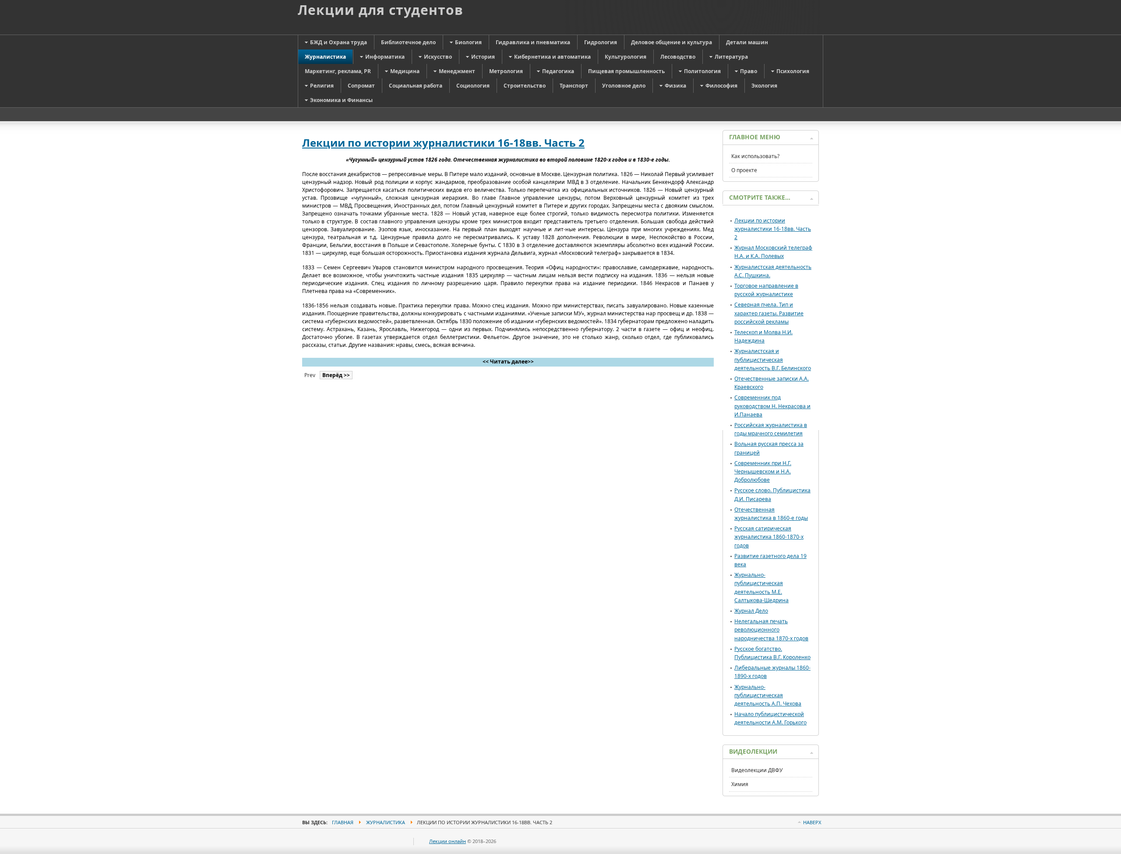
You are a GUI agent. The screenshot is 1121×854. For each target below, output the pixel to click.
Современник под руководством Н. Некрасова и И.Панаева (772, 406)
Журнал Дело (751, 610)
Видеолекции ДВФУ (757, 770)
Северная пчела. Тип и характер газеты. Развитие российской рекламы (769, 313)
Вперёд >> (336, 375)
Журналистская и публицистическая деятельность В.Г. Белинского (772, 359)
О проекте (744, 170)
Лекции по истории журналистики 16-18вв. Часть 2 (443, 142)
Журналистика (385, 822)
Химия (739, 784)
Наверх (812, 822)
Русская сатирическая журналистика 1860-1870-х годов (769, 537)
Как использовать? (755, 156)
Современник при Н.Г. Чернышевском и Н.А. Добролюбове (762, 471)
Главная (342, 822)
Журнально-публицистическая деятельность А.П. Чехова (767, 695)
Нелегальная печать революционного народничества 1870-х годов (771, 630)
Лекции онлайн (447, 841)
